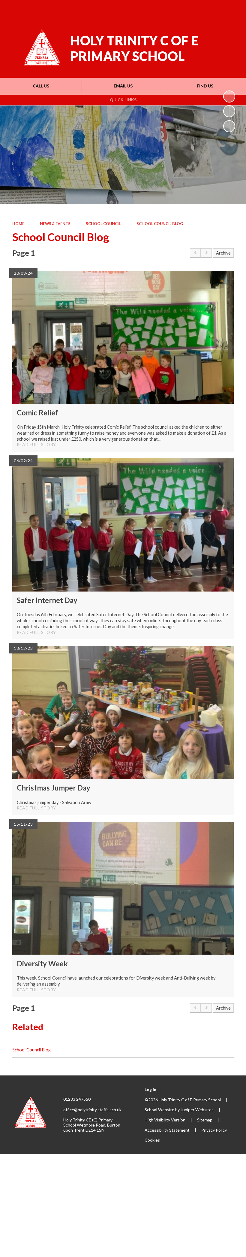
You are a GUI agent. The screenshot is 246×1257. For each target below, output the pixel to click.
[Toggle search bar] (215, 9)
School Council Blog (159, 223)
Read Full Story (36, 444)
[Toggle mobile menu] (232, 9)
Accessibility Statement (167, 1130)
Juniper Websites (197, 1109)
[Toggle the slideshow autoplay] (229, 96)
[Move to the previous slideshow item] (229, 111)
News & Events (55, 223)
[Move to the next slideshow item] (229, 126)
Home (18, 223)
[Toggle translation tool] (198, 9)
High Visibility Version (165, 1119)
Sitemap (204, 1119)
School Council (103, 223)
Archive (223, 252)
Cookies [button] (152, 1139)
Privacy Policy (214, 1130)
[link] (195, 253)
